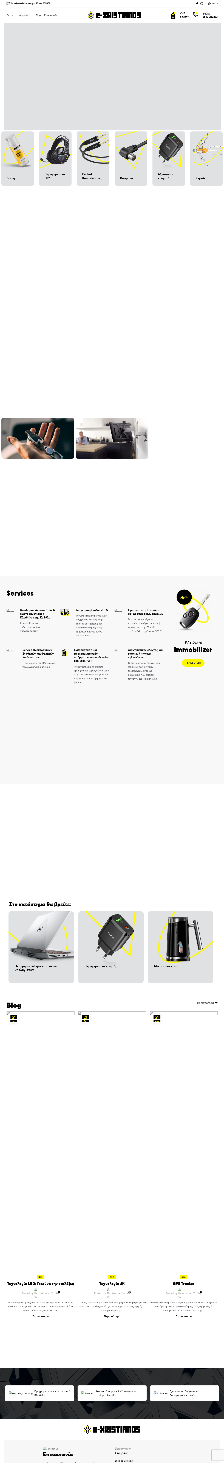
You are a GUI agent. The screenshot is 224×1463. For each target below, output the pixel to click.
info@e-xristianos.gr (22, 3)
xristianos (43, 1293)
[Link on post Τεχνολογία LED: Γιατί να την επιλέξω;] (41, 1144)
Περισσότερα (205, 1003)
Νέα (40, 1277)
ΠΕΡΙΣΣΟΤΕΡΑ (193, 662)
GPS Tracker (183, 1283)
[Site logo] (114, 14)
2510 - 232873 (43, 3)
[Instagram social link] (201, 3)
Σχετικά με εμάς (124, 1460)
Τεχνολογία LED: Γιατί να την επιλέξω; (40, 1283)
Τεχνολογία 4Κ (112, 1283)
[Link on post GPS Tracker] (184, 1144)
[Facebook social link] (197, 3)
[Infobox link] (31, 620)
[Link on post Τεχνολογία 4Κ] (112, 1144)
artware (115, 1293)
